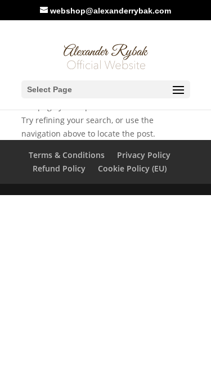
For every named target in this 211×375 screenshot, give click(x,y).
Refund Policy (59, 168)
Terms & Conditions (67, 155)
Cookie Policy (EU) (132, 168)
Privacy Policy (143, 155)
